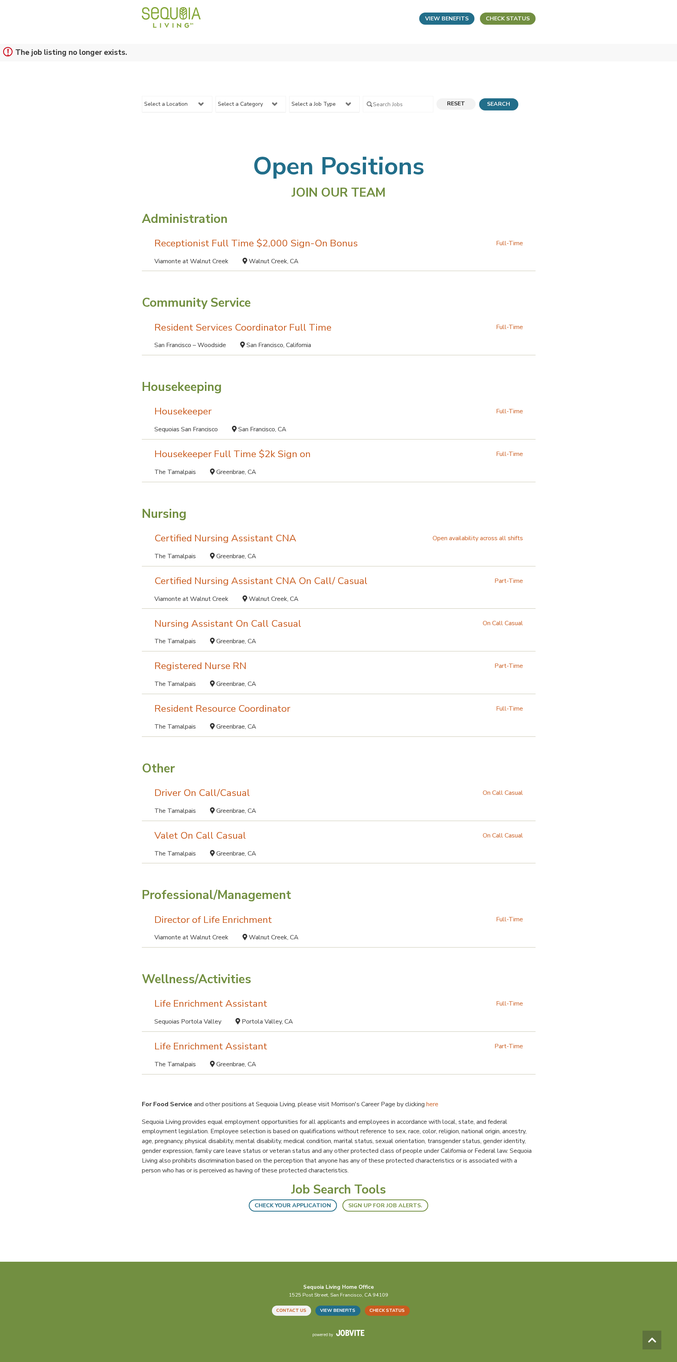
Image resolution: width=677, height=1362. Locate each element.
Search (498, 104)
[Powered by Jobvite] (338, 1333)
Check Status (508, 18)
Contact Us (291, 1310)
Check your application (293, 1205)
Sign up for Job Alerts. (385, 1205)
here (432, 1104)
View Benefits (447, 18)
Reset (456, 103)
